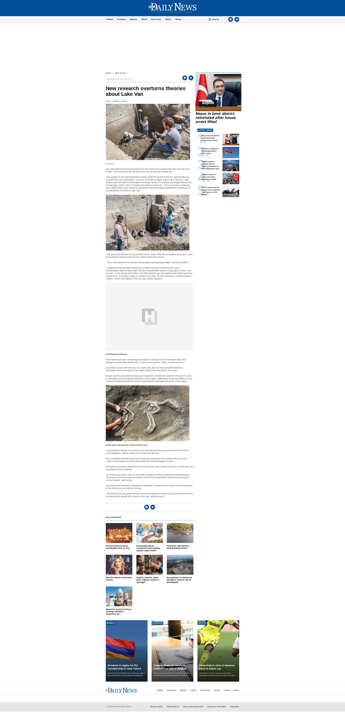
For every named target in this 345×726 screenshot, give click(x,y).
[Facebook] (230, 19)
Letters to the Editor (216, 707)
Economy (121, 19)
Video (227, 690)
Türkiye (109, 19)
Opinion (133, 19)
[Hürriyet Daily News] (172, 8)
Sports (168, 19)
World (144, 19)
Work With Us (173, 707)
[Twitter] (236, 19)
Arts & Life (156, 19)
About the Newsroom (193, 707)
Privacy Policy (157, 707)
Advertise (234, 707)
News (108, 73)
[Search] (210, 19)
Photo (178, 19)
